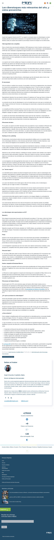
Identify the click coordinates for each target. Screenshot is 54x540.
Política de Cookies (6, 470)
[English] (48, 3)
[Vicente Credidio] (7, 368)
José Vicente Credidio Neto (15, 352)
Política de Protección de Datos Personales (10, 482)
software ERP (7, 344)
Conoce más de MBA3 (8, 356)
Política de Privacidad (6, 478)
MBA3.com (24, 401)
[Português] (50, 3)
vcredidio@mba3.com (11, 401)
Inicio (3, 460)
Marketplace (4, 474)
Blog (3, 472)
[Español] (45, 3)
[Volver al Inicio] (27, 3)
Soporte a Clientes (5, 464)
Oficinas (3, 462)
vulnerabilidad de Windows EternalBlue (35, 289)
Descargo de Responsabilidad (8, 476)
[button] (3, 3)
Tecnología (5, 353)
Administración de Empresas (39, 352)
